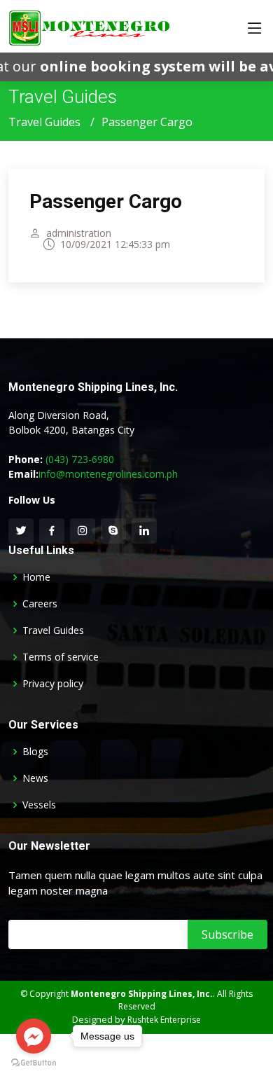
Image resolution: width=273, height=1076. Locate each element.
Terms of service (60, 657)
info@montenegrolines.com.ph (108, 474)
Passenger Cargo (105, 201)
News (35, 778)
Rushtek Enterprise (164, 1020)
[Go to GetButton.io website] (33, 1062)
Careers (39, 604)
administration (78, 233)
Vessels (39, 805)
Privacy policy (52, 684)
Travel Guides (44, 122)
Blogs (35, 752)
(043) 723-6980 (80, 459)
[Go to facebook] (33, 1036)
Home (36, 577)
